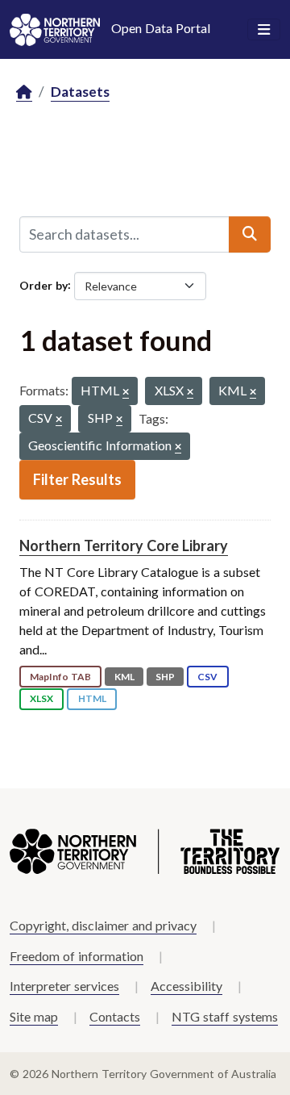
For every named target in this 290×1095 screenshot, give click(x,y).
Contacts (114, 1016)
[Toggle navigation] (263, 30)
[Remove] (125, 393)
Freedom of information (76, 955)
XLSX (41, 698)
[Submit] (250, 234)
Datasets (80, 91)
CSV (207, 677)
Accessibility (186, 985)
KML (124, 677)
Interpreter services (64, 985)
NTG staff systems (225, 1016)
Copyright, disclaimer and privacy (103, 925)
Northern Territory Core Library (123, 545)
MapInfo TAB (60, 677)
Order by (43, 284)
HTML (92, 698)
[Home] (24, 92)
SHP (165, 677)
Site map (34, 1016)
